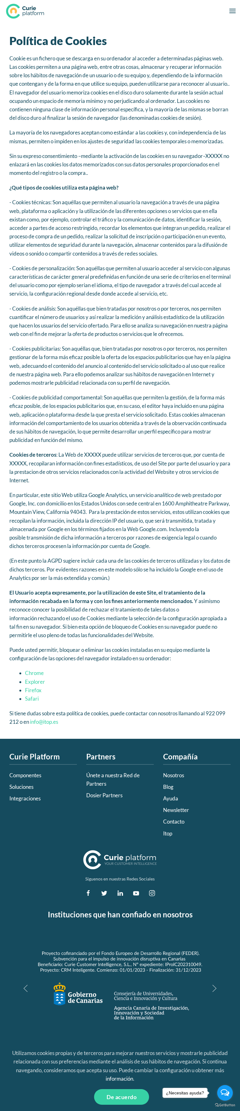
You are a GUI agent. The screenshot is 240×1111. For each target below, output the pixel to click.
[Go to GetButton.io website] (225, 1105)
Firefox (33, 690)
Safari (32, 698)
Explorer (35, 681)
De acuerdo (122, 1096)
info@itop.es (44, 721)
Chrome (34, 673)
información (119, 1078)
